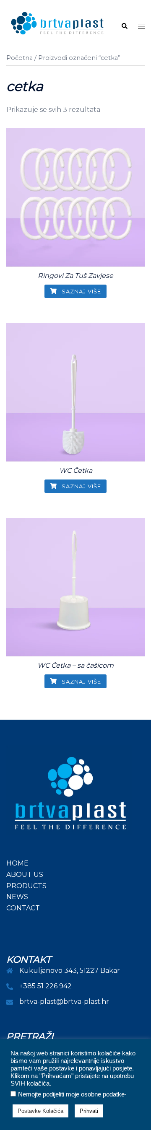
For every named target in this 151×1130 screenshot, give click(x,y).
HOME (17, 863)
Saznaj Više (80, 291)
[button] (124, 26)
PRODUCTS (26, 886)
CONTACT (23, 908)
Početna (19, 58)
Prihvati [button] (89, 1111)
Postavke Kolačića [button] (40, 1111)
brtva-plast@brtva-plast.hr (64, 1002)
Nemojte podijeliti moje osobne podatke (71, 1094)
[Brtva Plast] (57, 26)
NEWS (17, 897)
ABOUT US (24, 875)
